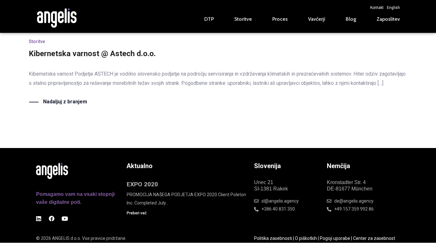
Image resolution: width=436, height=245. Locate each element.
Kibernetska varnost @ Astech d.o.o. (92, 53)
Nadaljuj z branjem (65, 102)
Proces (280, 19)
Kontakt (377, 7)
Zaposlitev (388, 19)
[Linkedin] (38, 218)
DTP (209, 19)
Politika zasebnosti (273, 238)
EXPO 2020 (142, 184)
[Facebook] (51, 218)
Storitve (243, 19)
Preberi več (137, 213)
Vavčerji (316, 19)
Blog (351, 19)
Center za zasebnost (374, 238)
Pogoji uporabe (335, 238)
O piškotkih (306, 238)
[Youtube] (65, 218)
